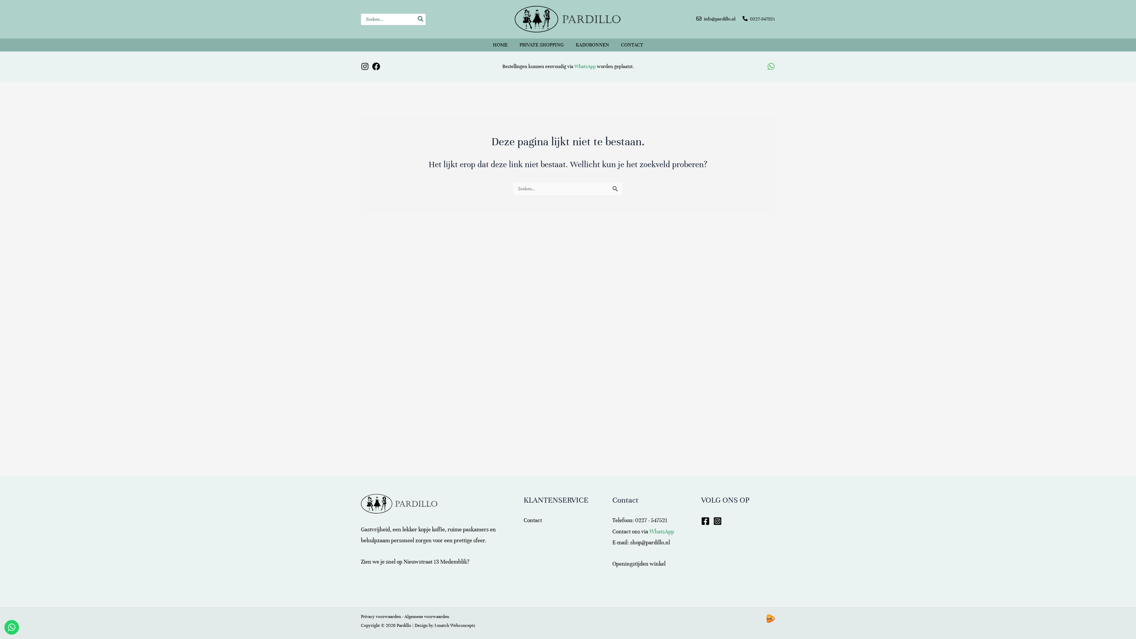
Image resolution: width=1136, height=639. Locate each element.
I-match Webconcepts (455, 625)
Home (500, 45)
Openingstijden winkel (639, 563)
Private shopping (541, 45)
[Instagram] (365, 66)
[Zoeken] (421, 19)
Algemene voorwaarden (426, 616)
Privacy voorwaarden (381, 616)
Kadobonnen (592, 45)
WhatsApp (585, 67)
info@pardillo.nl (719, 19)
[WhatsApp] (771, 66)
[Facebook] (376, 66)
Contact (632, 45)
